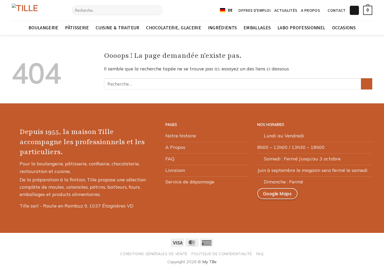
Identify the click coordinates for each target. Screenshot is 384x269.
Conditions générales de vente (154, 253)
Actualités (285, 10)
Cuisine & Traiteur (117, 28)
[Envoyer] (157, 10)
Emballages (257, 28)
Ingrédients (222, 28)
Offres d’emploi (254, 10)
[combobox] (226, 10)
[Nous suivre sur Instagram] (322, 195)
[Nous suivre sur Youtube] (359, 195)
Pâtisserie (77, 28)
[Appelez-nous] (347, 195)
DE (230, 10)
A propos (310, 10)
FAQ (260, 253)
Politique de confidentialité (221, 253)
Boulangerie (43, 28)
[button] (354, 10)
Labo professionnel (301, 28)
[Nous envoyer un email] (334, 195)
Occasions (344, 28)
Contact (337, 10)
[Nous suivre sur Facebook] (309, 195)
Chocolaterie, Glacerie (173, 28)
